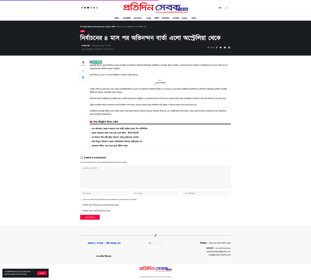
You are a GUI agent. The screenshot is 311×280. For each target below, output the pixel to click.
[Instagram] (91, 8)
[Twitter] (84, 8)
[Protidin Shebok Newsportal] (155, 8)
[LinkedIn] (94, 8)
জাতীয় (82, 31)
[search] (215, 8)
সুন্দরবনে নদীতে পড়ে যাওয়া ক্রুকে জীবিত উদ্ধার (110, 145)
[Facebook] (82, 8)
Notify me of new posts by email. (97, 210)
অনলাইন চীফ (86, 46)
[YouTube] (88, 8)
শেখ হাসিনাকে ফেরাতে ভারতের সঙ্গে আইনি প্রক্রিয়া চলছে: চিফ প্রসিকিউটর (119, 128)
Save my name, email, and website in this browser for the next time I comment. (110, 200)
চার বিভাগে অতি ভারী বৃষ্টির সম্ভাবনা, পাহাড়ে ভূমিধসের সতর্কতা (115, 137)
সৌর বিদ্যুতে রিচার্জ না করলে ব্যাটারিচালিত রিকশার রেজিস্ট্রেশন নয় (117, 141)
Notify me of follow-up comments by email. (101, 205)
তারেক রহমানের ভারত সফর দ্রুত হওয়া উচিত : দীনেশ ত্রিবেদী (115, 133)
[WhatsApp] (97, 8)
